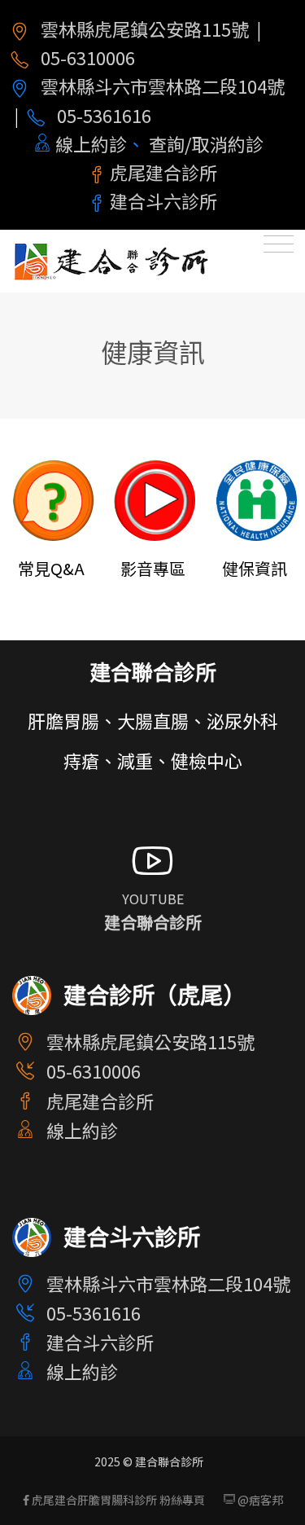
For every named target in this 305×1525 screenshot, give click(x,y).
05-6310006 (88, 57)
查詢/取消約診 (206, 143)
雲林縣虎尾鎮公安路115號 (145, 28)
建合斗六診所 (163, 200)
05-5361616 (104, 115)
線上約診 (91, 143)
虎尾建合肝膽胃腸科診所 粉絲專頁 (117, 1500)
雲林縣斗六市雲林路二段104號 (163, 86)
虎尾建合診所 (163, 172)
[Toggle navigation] (279, 247)
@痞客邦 (259, 1500)
